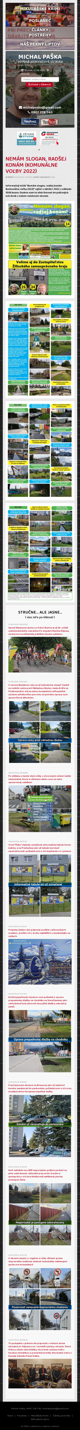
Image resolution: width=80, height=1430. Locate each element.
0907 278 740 (41, 112)
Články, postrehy (61, 1416)
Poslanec (22, 1416)
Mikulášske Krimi (40, 1416)
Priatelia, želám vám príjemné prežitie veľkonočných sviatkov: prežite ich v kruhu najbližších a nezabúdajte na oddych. (39, 933)
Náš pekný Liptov (40, 1419)
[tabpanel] (26, 138)
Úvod (10, 1416)
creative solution (50, 1427)
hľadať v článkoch (41, 85)
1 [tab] (39, 150)
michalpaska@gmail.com (41, 108)
